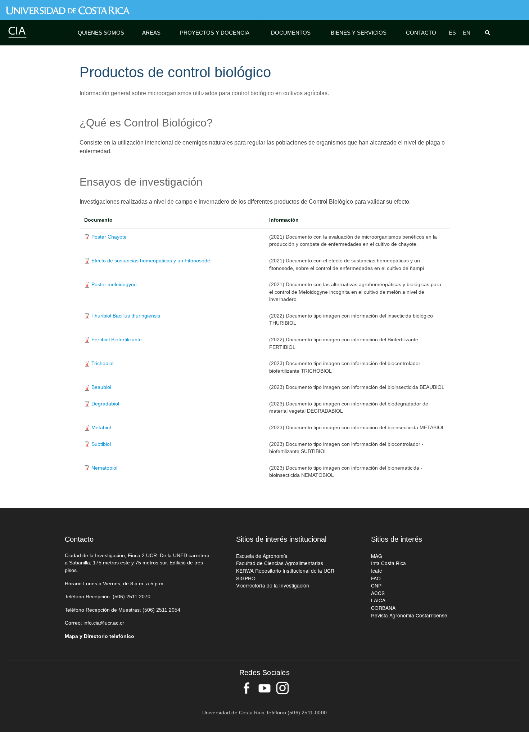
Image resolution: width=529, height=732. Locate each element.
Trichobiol (102, 363)
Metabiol (101, 427)
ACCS (378, 592)
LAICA (378, 600)
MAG (376, 555)
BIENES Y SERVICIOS (358, 33)
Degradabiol (105, 404)
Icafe (376, 570)
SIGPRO (246, 578)
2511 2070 (138, 596)
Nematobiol (104, 468)
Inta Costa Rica (388, 563)
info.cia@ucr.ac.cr (103, 623)
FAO (376, 578)
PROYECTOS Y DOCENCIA (214, 33)
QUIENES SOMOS (101, 33)
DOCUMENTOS (291, 33)
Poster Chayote (109, 237)
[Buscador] (489, 32)
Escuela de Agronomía (262, 555)
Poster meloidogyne (114, 284)
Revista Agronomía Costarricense (409, 615)
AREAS (151, 33)
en (466, 33)
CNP (376, 585)
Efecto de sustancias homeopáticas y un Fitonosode (150, 260)
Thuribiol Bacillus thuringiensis (125, 316)
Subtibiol (101, 444)
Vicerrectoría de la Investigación (272, 585)
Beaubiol (101, 387)
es (452, 33)
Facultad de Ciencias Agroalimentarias (279, 563)
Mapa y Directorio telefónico (99, 636)
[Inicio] (17, 32)
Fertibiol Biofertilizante (116, 339)
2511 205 (166, 610)
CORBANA (383, 607)
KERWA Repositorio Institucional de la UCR (285, 570)
